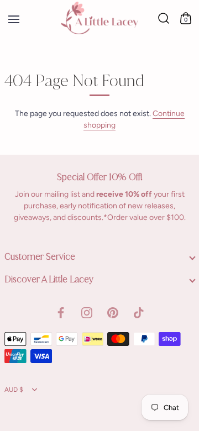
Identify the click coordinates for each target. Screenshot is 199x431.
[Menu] (12, 19)
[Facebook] (60, 312)
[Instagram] (86, 312)
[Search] (164, 18)
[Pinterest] (112, 312)
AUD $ (13, 389)
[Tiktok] (138, 312)
